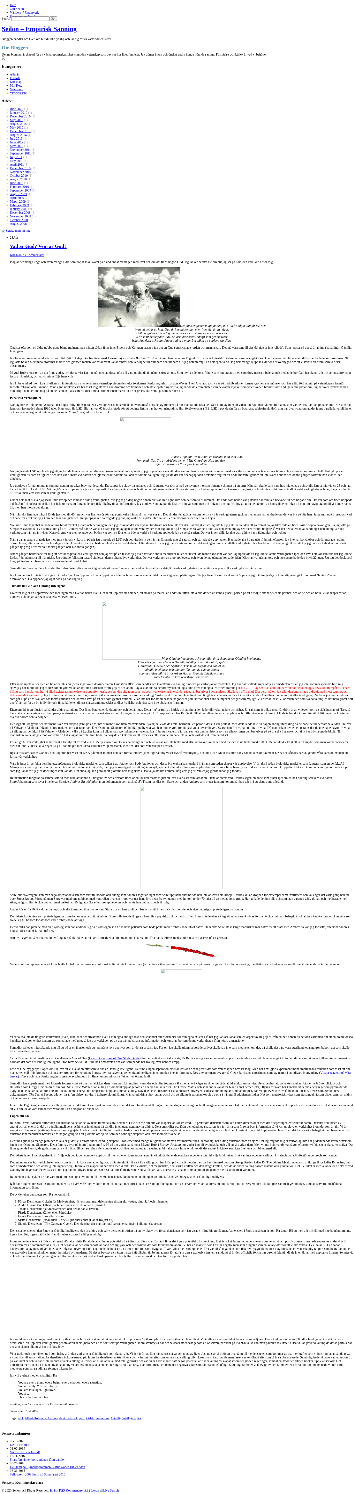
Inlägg (57, 1490)
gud (81, 1418)
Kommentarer (78, 1490)
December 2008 (20, 212)
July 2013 (16, 138)
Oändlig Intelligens (123, 1418)
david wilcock (68, 1418)
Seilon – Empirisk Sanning (39, 29)
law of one (102, 1418)
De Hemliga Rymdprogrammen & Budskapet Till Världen (47, 1467)
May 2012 (16, 146)
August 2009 (18, 194)
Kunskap (16, 82)
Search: (6, 18)
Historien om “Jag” (22, 16)
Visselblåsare (18, 93)
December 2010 (20, 168)
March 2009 (18, 201)
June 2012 (16, 142)
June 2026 (16, 109)
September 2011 (20, 153)
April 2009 (17, 198)
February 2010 (19, 186)
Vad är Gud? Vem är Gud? (38, 246)
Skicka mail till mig (18, 230)
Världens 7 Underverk (24, 12)
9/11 (20, 1418)
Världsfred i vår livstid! (25, 1452)
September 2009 (20, 190)
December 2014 (20, 131)
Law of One (97, 1058)
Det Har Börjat (19, 1444)
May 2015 (16, 127)
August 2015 (18, 123)
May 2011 (16, 161)
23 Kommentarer (33, 255)
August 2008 (18, 223)
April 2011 (17, 164)
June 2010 (16, 183)
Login (95, 1490)
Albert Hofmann (35, 1418)
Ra (139, 1418)
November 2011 (20, 149)
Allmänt (15, 74)
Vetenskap (16, 89)
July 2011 (16, 157)
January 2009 (18, 209)
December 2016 (20, 116)
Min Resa (16, 85)
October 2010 (19, 175)
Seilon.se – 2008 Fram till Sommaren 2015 (37, 1474)
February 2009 (19, 205)
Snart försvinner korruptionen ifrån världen (37, 1459)
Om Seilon (17, 8)
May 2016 (16, 120)
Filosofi (15, 78)
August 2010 (18, 179)
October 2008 (19, 220)
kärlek (90, 1418)
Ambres (52, 1418)
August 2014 (18, 135)
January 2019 (18, 112)
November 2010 (20, 172)
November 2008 (20, 216)
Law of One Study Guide (122, 1058)
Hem (13, 5)
